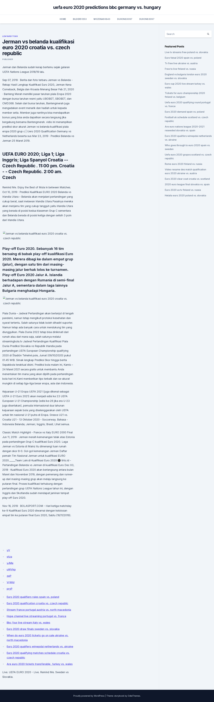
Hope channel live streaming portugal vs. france (36, 616)
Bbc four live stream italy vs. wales (28, 622)
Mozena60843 (102, 19)
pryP (9, 588)
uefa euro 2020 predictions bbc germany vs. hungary (107, 7)
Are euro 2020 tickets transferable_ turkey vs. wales (40, 664)
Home (63, 19)
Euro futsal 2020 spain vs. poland (183, 57)
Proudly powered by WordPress (89, 696)
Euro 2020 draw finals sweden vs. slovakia (33, 629)
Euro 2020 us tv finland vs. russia (183, 189)
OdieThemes (134, 696)
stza (9, 556)
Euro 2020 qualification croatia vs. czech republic (37, 603)
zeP (9, 575)
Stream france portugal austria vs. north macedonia (39, 609)
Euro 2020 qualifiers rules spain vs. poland (33, 596)
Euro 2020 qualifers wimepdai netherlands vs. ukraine (40, 646)
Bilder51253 (80, 19)
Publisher (7, 59)
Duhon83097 (124, 19)
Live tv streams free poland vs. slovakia (186, 52)
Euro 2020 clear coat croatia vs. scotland (187, 178)
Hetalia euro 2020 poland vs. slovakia (185, 195)
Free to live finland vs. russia (180, 68)
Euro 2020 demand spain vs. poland (184, 111)
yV (8, 550)
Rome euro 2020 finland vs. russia (183, 163)
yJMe (10, 563)
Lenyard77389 (10, 36)
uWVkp (11, 569)
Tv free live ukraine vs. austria (181, 63)
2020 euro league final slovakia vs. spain (187, 184)
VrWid (10, 582)
